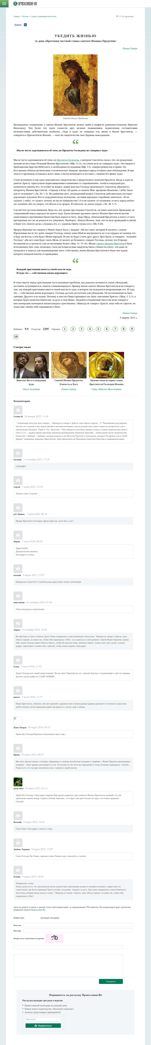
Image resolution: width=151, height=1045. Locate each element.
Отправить (111, 981)
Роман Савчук (130, 48)
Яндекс (32, 917)
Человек (25, 16)
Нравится (18, 24)
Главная (16, 16)
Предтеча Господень (68, 160)
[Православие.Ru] (25, 3)
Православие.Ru (38, 909)
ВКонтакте (27, 917)
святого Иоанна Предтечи (110, 243)
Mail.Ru (38, 917)
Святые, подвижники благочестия (43, 16)
